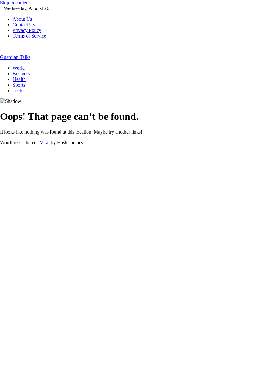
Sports (19, 84)
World (19, 68)
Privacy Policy (27, 30)
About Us (22, 19)
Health (19, 79)
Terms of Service (29, 36)
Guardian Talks (15, 57)
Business (21, 73)
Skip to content (15, 2)
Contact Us (24, 24)
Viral (45, 142)
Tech (17, 90)
